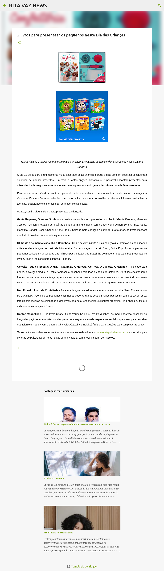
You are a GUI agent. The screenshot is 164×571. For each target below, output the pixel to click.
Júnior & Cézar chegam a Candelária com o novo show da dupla (77, 424)
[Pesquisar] (51, 5)
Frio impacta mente (54, 478)
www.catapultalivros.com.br (112, 332)
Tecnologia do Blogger (84, 566)
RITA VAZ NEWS (28, 5)
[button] (19, 43)
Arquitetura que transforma (58, 532)
